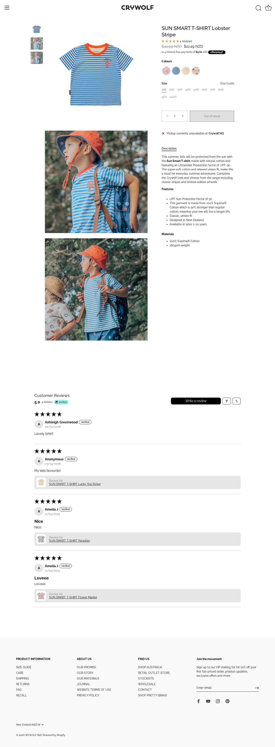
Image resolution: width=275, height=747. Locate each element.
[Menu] (7, 7)
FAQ (18, 689)
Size (198, 83)
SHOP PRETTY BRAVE (152, 695)
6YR (204, 89)
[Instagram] (218, 700)
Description (169, 148)
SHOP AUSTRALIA (150, 667)
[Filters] (226, 401)
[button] (171, 41)
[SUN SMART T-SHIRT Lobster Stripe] (36, 29)
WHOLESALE (147, 684)
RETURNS (23, 684)
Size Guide (227, 83)
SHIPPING (22, 678)
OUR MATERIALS (88, 678)
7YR (212, 89)
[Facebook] (198, 700)
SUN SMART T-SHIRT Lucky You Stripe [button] (74, 484)
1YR (164, 89)
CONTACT (145, 689)
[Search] (258, 8)
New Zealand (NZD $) (28, 724)
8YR (220, 89)
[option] (36, 30)
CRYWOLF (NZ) (33, 735)
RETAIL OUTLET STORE (154, 672)
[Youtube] (208, 700)
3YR (179, 89)
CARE (20, 672)
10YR (173, 96)
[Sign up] (257, 688)
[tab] (171, 148)
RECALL (21, 695)
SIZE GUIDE (24, 667)
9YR (164, 96)
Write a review (196, 401)
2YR (171, 89)
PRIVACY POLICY (88, 695)
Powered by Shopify (54, 735)
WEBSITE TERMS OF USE (94, 689)
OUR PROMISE (86, 667)
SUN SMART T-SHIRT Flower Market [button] (73, 597)
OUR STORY (85, 672)
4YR (187, 89)
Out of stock (212, 116)
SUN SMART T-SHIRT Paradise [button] (69, 540)
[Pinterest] (227, 700)
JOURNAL (83, 684)
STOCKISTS (146, 678)
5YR (196, 89)
